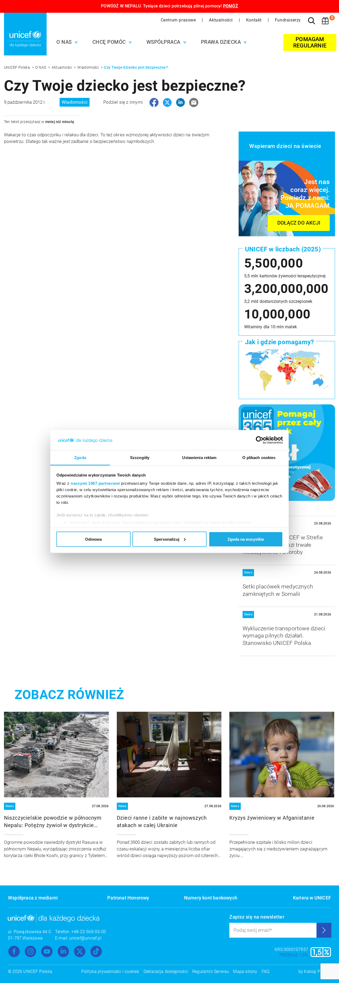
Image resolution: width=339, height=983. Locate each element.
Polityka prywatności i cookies (110, 971)
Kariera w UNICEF (312, 898)
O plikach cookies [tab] (259, 457)
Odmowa (93, 539)
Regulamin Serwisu (210, 971)
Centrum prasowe (179, 20)
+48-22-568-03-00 (88, 931)
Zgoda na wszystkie (246, 539)
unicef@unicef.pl (85, 938)
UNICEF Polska (17, 67)
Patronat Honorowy (128, 898)
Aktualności (221, 20)
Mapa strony (245, 971)
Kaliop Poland (317, 971)
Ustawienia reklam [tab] (199, 457)
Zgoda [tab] (80, 457)
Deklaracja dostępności (166, 971)
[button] (65, 42)
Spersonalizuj (166, 539)
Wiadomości (88, 67)
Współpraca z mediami (33, 898)
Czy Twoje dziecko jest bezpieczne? (136, 67)
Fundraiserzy (288, 20)
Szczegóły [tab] (139, 457)
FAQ (266, 971)
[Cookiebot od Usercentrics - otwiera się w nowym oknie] (260, 440)
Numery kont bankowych (210, 898)
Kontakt (254, 20)
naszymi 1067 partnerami (95, 483)
